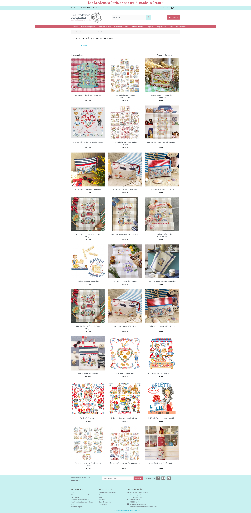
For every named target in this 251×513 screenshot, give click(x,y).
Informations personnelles (107, 492)
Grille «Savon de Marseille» (88, 281)
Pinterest (163, 478)
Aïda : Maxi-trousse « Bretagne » (88, 189)
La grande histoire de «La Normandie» (125, 96)
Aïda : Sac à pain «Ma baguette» (161, 463)
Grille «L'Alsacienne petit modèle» (162, 418)
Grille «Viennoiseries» (125, 373)
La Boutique (75, 497)
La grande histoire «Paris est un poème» (88, 464)
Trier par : (160, 55)
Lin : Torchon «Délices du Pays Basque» (88, 327)
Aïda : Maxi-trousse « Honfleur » (162, 326)
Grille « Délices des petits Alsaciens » (88, 142)
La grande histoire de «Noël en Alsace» (125, 143)
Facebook (158, 478)
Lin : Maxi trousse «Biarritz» (125, 326)
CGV (72, 492)
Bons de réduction (105, 502)
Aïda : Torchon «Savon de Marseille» (161, 281)
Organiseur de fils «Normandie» (88, 95)
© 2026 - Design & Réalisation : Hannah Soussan (125, 510)
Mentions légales (77, 507)
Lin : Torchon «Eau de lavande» (125, 281)
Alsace (84, 45)
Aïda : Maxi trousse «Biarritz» (125, 189)
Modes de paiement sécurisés (81, 495)
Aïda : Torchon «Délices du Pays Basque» (88, 235)
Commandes (103, 495)
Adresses (102, 499)
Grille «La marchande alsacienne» (161, 373)
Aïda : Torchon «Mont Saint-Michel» (124, 234)
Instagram (169, 478)
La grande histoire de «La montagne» (125, 463)
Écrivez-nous (100, 8)
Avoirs (101, 497)
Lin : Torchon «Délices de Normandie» (162, 235)
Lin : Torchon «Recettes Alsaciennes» (161, 142)
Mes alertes (103, 504)
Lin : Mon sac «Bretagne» (88, 373)
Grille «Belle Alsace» (88, 418)
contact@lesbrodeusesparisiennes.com (143, 507)
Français (166, 8)
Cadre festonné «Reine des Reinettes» (161, 96)
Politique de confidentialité (80, 499)
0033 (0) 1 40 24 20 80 (137, 502)
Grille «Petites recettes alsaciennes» (124, 418)
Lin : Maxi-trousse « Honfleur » (162, 189)
